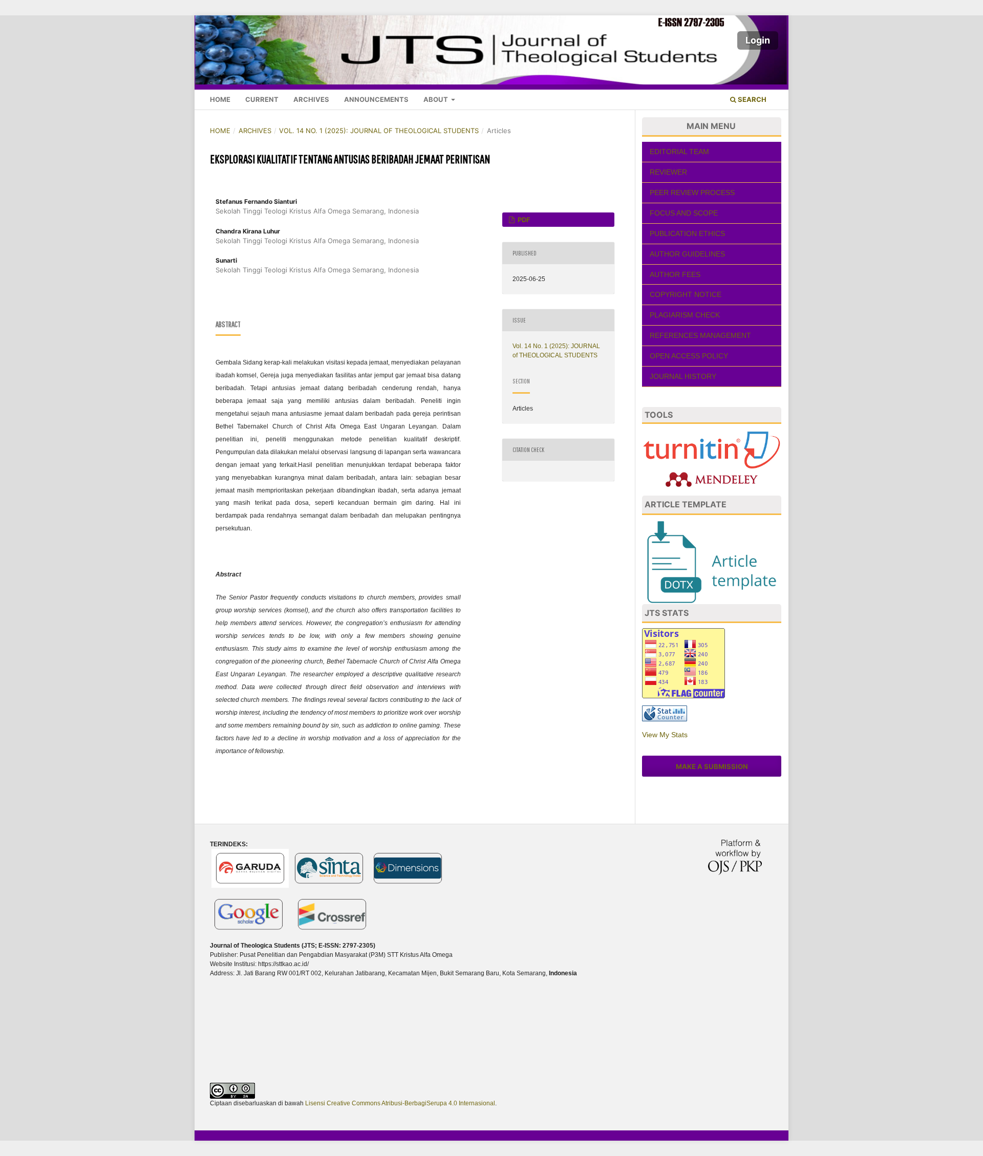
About (436, 99)
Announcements (376, 99)
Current (262, 99)
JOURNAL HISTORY (683, 376)
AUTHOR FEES (675, 274)
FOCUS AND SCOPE (684, 213)
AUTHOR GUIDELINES (687, 254)
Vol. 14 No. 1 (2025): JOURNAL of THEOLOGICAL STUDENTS (379, 130)
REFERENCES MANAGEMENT (700, 335)
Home (220, 99)
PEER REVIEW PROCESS (692, 192)
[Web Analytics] (664, 713)
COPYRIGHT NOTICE (685, 294)
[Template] (711, 562)
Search (751, 99)
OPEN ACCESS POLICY (689, 356)
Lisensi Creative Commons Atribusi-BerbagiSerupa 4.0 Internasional (400, 1103)
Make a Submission (712, 766)
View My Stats (665, 735)
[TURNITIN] (711, 449)
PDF (523, 220)
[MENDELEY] (712, 479)
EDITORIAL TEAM (679, 151)
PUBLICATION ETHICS (687, 233)
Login (757, 40)
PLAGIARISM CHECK (685, 315)
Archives (311, 99)
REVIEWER (668, 172)
